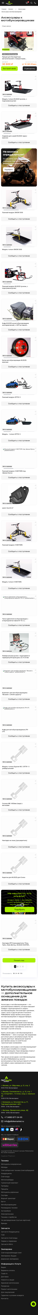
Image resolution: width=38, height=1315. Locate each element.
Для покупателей (7, 1292)
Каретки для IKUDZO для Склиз (13, 877)
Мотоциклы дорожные (10, 1192)
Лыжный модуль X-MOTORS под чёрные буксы (14, 472)
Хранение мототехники (10, 1283)
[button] (7, 96)
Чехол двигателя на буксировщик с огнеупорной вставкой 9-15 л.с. (15, 620)
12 (14, 973)
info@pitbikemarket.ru (14, 1121)
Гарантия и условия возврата (12, 1295)
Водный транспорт (8, 1198)
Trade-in (4, 1273)
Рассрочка (5, 1286)
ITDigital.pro (11, 1156)
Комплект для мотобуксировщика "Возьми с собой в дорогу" (14, 693)
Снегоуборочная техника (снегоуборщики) (17, 1170)
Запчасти (5, 1228)
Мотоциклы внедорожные (11, 1164)
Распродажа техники (9, 1208)
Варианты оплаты (8, 1270)
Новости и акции (7, 1280)
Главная (4, 9)
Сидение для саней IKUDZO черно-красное (14, 137)
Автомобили (6, 1211)
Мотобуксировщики (8, 1205)
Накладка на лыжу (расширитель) (14, 840)
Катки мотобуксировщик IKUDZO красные (14, 361)
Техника (4, 1161)
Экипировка (6, 1249)
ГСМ (2, 1235)
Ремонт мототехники (9, 1289)
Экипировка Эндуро (8, 1256)
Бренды (4, 1223)
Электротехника (7, 1214)
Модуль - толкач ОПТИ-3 (11, 434)
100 (21, 973)
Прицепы (4, 1189)
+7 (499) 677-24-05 (13, 1117)
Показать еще (19, 960)
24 (16, 973)
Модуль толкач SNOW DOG (12, 249)
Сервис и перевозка (9, 1241)
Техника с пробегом (9, 1217)
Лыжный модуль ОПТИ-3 (11, 397)
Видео (3, 1267)
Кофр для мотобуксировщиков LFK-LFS (15, 730)
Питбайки (4, 1186)
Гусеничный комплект (9, 1183)
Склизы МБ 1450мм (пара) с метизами (12, 804)
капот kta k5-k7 (7, 508)
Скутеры (4, 1195)
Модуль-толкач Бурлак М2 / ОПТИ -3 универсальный (15, 767)
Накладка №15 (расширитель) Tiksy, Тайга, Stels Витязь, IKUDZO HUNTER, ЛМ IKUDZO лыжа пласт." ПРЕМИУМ (15, 944)
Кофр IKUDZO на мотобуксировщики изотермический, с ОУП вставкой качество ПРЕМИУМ (15, 324)
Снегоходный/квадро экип (11, 1253)
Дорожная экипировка (10, 1259)
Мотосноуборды (7, 1180)
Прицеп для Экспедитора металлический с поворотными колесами (13, 58)
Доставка (4, 1277)
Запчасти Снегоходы (9, 1238)
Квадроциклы (6, 1173)
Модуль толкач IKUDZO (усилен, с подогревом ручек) (14, 100)
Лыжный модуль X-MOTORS (12, 545)
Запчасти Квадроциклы (10, 1232)
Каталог (11, 9)
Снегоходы (5, 1177)
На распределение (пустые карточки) (15, 1220)
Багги (3, 1201)
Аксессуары (21, 9)
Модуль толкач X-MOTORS (11, 582)
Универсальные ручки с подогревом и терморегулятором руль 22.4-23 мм (16, 656)
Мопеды (4, 1167)
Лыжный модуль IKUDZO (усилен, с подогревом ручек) (15, 287)
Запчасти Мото (7, 1244)
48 (18, 973)
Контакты (4, 1298)
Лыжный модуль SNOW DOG (12, 212)
